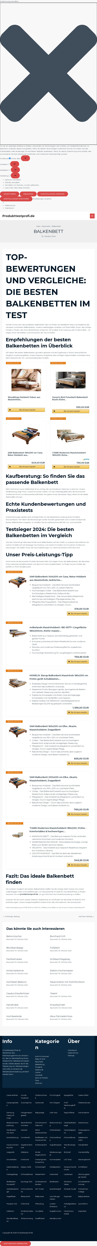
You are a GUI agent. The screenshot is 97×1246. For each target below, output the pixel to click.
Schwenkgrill (40, 1167)
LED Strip (68, 1159)
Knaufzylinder (57, 1004)
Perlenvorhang (27, 1218)
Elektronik (39, 1070)
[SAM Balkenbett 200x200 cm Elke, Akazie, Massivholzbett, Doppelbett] (17, 783)
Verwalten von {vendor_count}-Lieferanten (22, 185)
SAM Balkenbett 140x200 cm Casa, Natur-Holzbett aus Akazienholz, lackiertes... (58, 578)
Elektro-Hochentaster (61, 970)
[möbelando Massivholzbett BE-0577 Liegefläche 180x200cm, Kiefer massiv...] (17, 633)
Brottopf (67, 1152)
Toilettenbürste (84, 1103)
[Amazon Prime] (86, 459)
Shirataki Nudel (70, 1189)
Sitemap (71, 1055)
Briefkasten (54, 1182)
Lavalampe (68, 1174)
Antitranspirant (41, 1145)
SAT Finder (39, 1189)
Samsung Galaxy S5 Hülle (10, 1115)
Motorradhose (69, 1137)
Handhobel (12, 1004)
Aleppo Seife (26, 1167)
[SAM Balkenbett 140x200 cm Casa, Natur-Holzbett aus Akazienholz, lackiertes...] (17, 582)
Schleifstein (82, 1167)
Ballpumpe (39, 1196)
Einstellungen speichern (16, 199)
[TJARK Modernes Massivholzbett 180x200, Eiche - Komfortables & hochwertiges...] (71, 435)
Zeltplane (24, 1152)
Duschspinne (26, 1103)
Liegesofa (10, 1152)
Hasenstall (54, 1174)
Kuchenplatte (55, 1159)
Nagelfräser (11, 1196)
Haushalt (38, 1075)
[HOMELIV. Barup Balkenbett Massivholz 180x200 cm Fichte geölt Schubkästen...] (17, 683)
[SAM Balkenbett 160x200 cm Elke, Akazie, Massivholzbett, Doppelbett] (17, 732)
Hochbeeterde (14, 1016)
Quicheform (83, 1204)
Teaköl (53, 993)
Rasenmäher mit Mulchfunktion (67, 982)
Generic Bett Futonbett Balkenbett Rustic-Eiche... (70, 398)
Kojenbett (82, 1211)
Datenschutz (10, 205)
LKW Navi (53, 1113)
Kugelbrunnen (55, 1211)
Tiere (37, 1080)
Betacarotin (25, 1196)
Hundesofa (25, 1137)
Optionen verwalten (13, 180)
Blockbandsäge (14, 947)
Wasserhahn (40, 1174)
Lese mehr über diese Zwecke (17, 188)
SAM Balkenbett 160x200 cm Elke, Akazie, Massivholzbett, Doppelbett (53, 728)
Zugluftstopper (56, 1145)
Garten (38, 1072)
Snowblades (11, 1159)
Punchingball (55, 1095)
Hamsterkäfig (83, 1152)
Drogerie (38, 1067)
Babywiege (39, 1113)
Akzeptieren (10, 194)
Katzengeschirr (84, 1159)
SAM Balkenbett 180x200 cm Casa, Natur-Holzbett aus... (25, 454)
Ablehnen (28, 194)
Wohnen (38, 1083)
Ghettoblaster (55, 1130)
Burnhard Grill (57, 936)
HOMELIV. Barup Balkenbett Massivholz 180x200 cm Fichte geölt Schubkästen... (59, 677)
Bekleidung (39, 1064)
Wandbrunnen (55, 1218)
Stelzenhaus (83, 1123)
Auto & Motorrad (42, 1056)
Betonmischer (14, 936)
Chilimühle (25, 1204)
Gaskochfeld (83, 1095)
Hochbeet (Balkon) (16, 982)
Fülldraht (55, 947)
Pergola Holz (12, 1204)
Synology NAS (26, 1182)
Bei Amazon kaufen (27, 410)
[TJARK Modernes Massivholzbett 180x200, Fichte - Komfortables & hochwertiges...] (17, 833)
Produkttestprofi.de (18, 216)
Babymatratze (83, 1196)
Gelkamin (10, 1211)
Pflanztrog (39, 1204)
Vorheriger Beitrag (11, 916)
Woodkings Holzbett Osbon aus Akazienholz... (24, 398)
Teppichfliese (69, 1113)
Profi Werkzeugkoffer (69, 1105)
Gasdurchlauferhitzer (17, 993)
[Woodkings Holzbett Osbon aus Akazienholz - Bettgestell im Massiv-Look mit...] (26, 380)
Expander (68, 1196)
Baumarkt (10, 939)
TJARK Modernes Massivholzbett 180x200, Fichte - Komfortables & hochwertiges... (58, 830)
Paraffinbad (39, 1218)
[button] (48, 74)
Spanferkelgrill (55, 1189)
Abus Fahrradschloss (61, 1016)
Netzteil (24, 1130)
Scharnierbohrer (15, 970)
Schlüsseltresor (27, 1174)
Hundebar (39, 1211)
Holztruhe (25, 1159)
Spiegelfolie (68, 1095)
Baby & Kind (40, 1059)
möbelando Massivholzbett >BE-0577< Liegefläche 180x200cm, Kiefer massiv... (58, 629)
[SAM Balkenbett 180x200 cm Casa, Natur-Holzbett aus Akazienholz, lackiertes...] (26, 435)
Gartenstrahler (12, 1095)
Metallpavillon (55, 1167)
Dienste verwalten (12, 182)
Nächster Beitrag (86, 916)
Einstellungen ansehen (52, 194)
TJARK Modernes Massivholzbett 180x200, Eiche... (69, 454)
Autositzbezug (12, 1137)
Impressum (9, 208)
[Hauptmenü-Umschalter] (92, 216)
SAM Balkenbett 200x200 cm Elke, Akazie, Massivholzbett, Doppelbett (54, 779)
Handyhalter (83, 1145)
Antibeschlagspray (60, 959)
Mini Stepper (55, 1103)
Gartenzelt (39, 1103)
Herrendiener (83, 1113)
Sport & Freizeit (41, 1078)
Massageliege (12, 1174)
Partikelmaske (14, 959)
